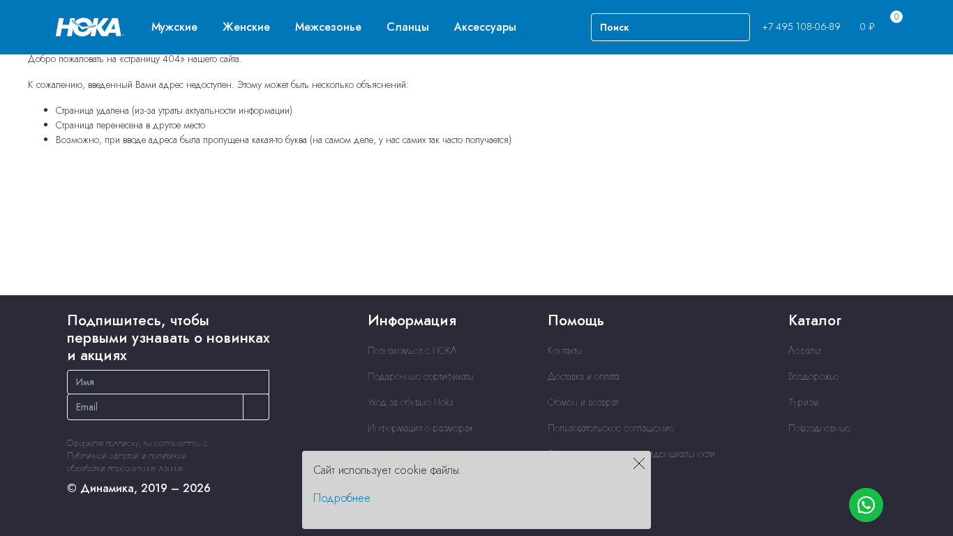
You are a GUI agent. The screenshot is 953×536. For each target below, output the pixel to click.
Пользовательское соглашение (611, 428)
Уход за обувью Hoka (410, 402)
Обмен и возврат (583, 402)
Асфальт (804, 350)
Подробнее (341, 498)
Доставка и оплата (584, 376)
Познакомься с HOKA (412, 350)
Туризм (803, 402)
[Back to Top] (925, 327)
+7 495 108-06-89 (801, 27)
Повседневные (819, 428)
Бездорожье (813, 376)
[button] (174, 27)
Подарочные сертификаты (421, 376)
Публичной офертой (103, 455)
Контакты (565, 350)
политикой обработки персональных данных (127, 462)
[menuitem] (174, 27)
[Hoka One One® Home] (90, 26)
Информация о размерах (420, 428)
